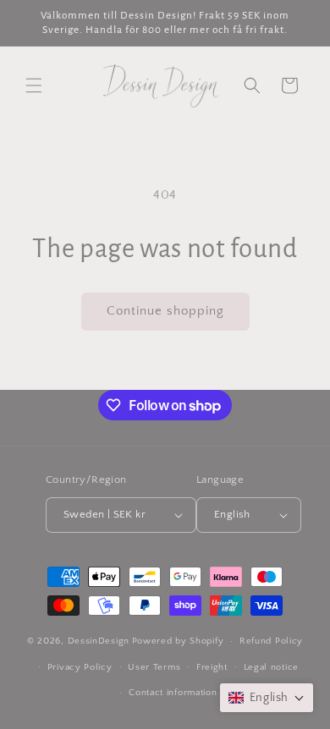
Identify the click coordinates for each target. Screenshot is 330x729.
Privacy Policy (80, 667)
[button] (33, 85)
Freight (212, 667)
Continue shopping (165, 311)
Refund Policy (271, 641)
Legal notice (271, 667)
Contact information (173, 693)
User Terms (154, 667)
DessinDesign (98, 641)
